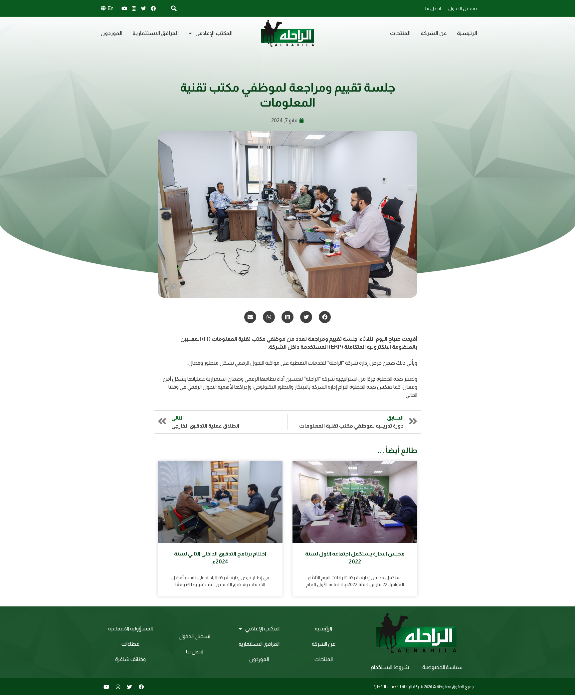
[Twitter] (143, 8)
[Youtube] (124, 8)
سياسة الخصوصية (442, 667)
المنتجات (400, 33)
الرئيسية (467, 33)
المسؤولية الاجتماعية (130, 628)
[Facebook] (153, 8)
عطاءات (130, 644)
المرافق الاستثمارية (155, 33)
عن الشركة (434, 33)
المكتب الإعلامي (214, 33)
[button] (325, 317)
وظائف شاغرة (130, 659)
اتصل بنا (433, 8)
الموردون (111, 33)
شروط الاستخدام (390, 667)
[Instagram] (134, 8)
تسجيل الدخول (462, 8)
